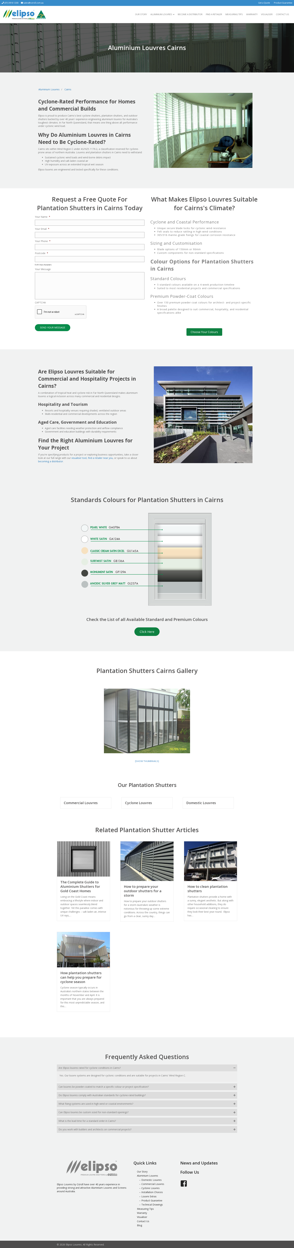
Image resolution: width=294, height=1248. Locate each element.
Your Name (42, 216)
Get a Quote (264, 2)
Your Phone (43, 241)
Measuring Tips (234, 14)
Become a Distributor (190, 14)
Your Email (42, 228)
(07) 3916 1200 (11, 2)
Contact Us (282, 14)
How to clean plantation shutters (207, 888)
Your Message (43, 269)
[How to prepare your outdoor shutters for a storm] (146, 860)
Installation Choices (152, 1192)
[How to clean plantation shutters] (210, 860)
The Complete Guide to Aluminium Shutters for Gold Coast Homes (80, 886)
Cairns (67, 89)
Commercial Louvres (81, 803)
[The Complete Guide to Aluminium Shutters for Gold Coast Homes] (83, 858)
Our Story (141, 14)
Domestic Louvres (201, 803)
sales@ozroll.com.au (33, 2)
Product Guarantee (283, 2)
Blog (139, 1225)
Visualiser (267, 14)
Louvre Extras (149, 1196)
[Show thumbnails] (147, 761)
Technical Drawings (152, 1204)
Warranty (252, 14)
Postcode (41, 253)
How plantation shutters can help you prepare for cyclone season (81, 977)
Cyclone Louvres (138, 803)
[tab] (147, 1067)
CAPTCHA (40, 302)
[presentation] (61, 312)
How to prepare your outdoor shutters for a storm (142, 891)
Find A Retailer (214, 14)
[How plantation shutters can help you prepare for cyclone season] (83, 949)
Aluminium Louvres (161, 14)
